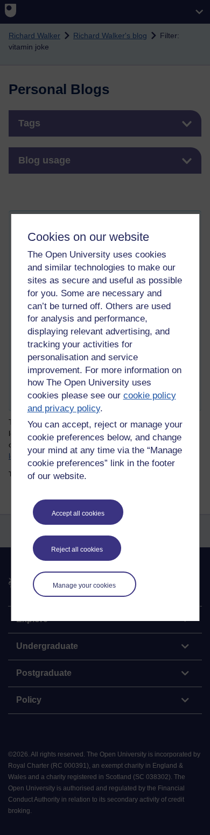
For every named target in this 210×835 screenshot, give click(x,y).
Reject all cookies (77, 549)
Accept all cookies (78, 513)
